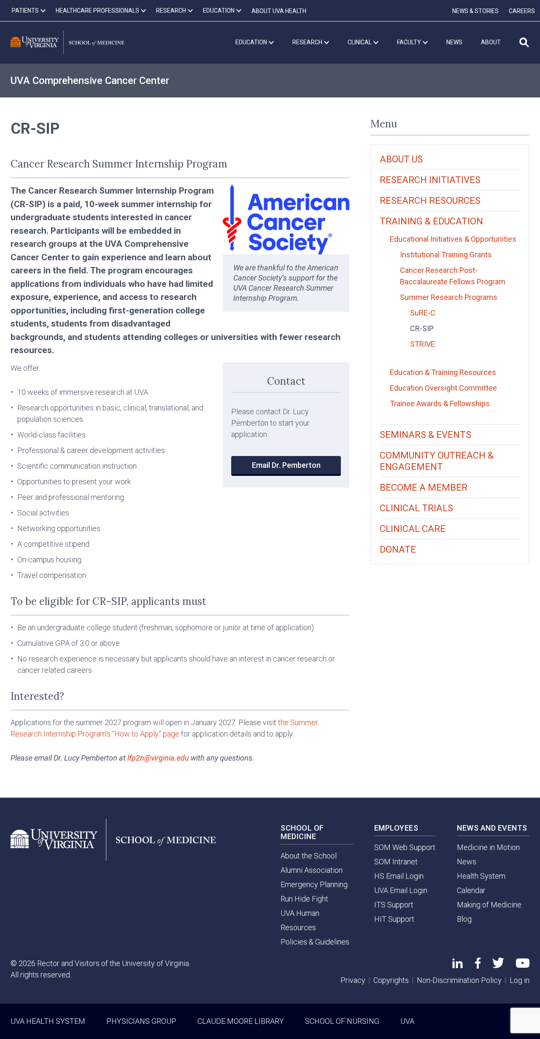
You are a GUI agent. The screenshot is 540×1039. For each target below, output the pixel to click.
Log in (519, 980)
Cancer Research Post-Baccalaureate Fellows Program (452, 276)
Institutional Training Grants (446, 254)
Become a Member (423, 487)
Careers (522, 11)
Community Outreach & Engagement (437, 461)
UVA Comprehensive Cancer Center (90, 80)
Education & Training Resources (443, 372)
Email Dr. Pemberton (286, 465)
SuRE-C (422, 312)
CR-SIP (422, 328)
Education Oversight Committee (443, 387)
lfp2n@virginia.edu (158, 757)
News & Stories (475, 11)
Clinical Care (413, 529)
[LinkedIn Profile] (457, 965)
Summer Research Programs (448, 297)
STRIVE (422, 344)
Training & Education (431, 221)
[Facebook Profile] (478, 965)
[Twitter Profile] (498, 965)
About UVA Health (278, 11)
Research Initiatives (430, 180)
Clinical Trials (416, 508)
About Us (401, 159)
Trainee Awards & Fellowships (440, 403)
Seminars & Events (425, 434)
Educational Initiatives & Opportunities (453, 239)
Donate (398, 549)
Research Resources (430, 200)
